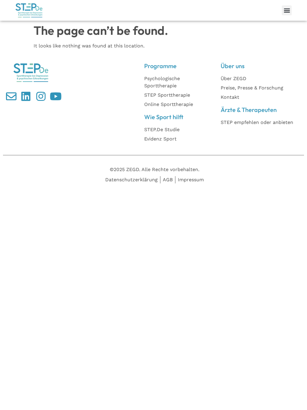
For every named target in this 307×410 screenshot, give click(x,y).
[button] (287, 10)
